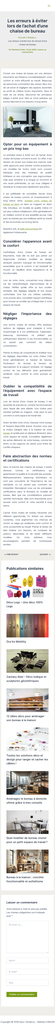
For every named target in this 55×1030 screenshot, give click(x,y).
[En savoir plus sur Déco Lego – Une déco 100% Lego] (27, 586)
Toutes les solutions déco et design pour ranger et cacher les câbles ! (27, 759)
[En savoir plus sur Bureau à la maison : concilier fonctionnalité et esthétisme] (27, 861)
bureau (6, 433)
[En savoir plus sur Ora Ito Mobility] (27, 625)
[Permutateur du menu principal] (49, 6)
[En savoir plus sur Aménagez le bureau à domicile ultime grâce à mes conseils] (27, 782)
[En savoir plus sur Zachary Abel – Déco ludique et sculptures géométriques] (27, 660)
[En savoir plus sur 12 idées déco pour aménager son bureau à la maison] (27, 700)
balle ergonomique (29, 229)
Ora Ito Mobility (16, 641)
